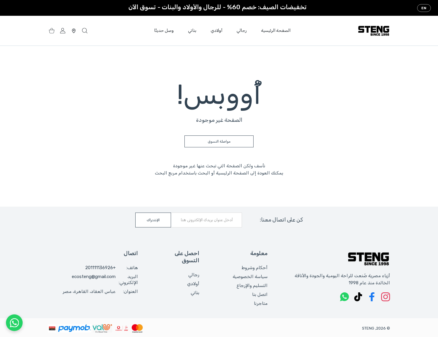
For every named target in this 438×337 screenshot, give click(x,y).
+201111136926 (100, 267)
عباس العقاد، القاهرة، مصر (89, 291)
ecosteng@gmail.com (94, 276)
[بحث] (84, 31)
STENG (368, 328)
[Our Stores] (73, 31)
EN (424, 8)
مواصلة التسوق (219, 141)
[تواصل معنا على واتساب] (14, 322)
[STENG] (373, 30)
